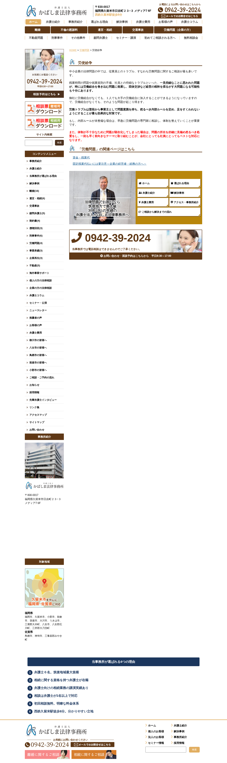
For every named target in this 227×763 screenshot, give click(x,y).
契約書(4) (34, 220)
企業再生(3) (36, 258)
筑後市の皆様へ (38, 362)
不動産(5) (34, 265)
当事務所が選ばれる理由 (43, 175)
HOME (73, 50)
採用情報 (34, 392)
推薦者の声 (35, 317)
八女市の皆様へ (38, 347)
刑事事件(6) (36, 235)
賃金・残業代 (81, 157)
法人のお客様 (156, 736)
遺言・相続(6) (37, 198)
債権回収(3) (36, 228)
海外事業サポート (39, 273)
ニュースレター (38, 310)
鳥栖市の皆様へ (38, 355)
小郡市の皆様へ (38, 370)
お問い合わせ (36, 429)
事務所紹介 (35, 161)
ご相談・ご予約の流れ (41, 377)
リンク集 (34, 407)
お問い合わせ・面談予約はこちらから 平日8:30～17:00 (137, 255)
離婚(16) (34, 190)
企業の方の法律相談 (40, 287)
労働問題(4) (36, 243)
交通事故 (34, 205)
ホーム (33, 21)
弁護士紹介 (148, 192)
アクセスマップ (38, 414)
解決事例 (178, 192)
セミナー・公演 (38, 302)
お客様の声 (35, 325)
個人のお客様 (156, 731)
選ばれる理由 (181, 183)
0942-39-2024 (180, 10)
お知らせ (34, 384)
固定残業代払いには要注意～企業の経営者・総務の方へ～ (109, 163)
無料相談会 (191, 37)
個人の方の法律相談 (40, 280)
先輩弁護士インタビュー (43, 399)
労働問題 (84, 50)
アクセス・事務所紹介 (186, 202)
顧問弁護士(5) (37, 213)
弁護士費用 (147, 202)
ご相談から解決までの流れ (156, 211)
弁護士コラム (189, 21)
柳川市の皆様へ (38, 340)
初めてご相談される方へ (160, 37)
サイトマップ (36, 422)
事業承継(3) (36, 250)
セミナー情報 (156, 742)
